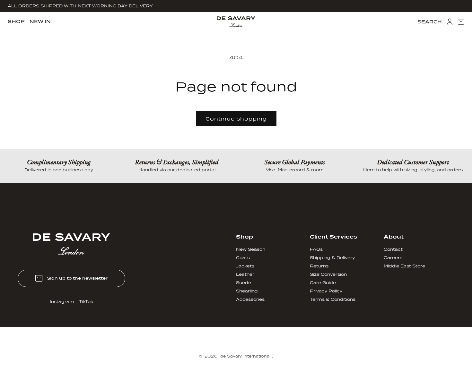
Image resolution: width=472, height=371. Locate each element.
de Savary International (245, 356)
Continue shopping (236, 119)
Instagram (62, 301)
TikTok (86, 301)
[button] (16, 21)
